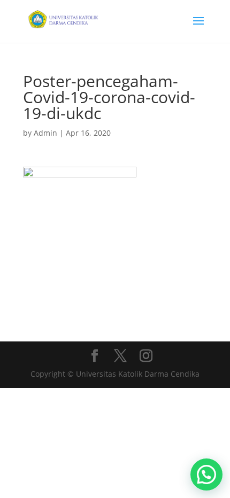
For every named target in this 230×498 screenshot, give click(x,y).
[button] (206, 474)
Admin (45, 133)
